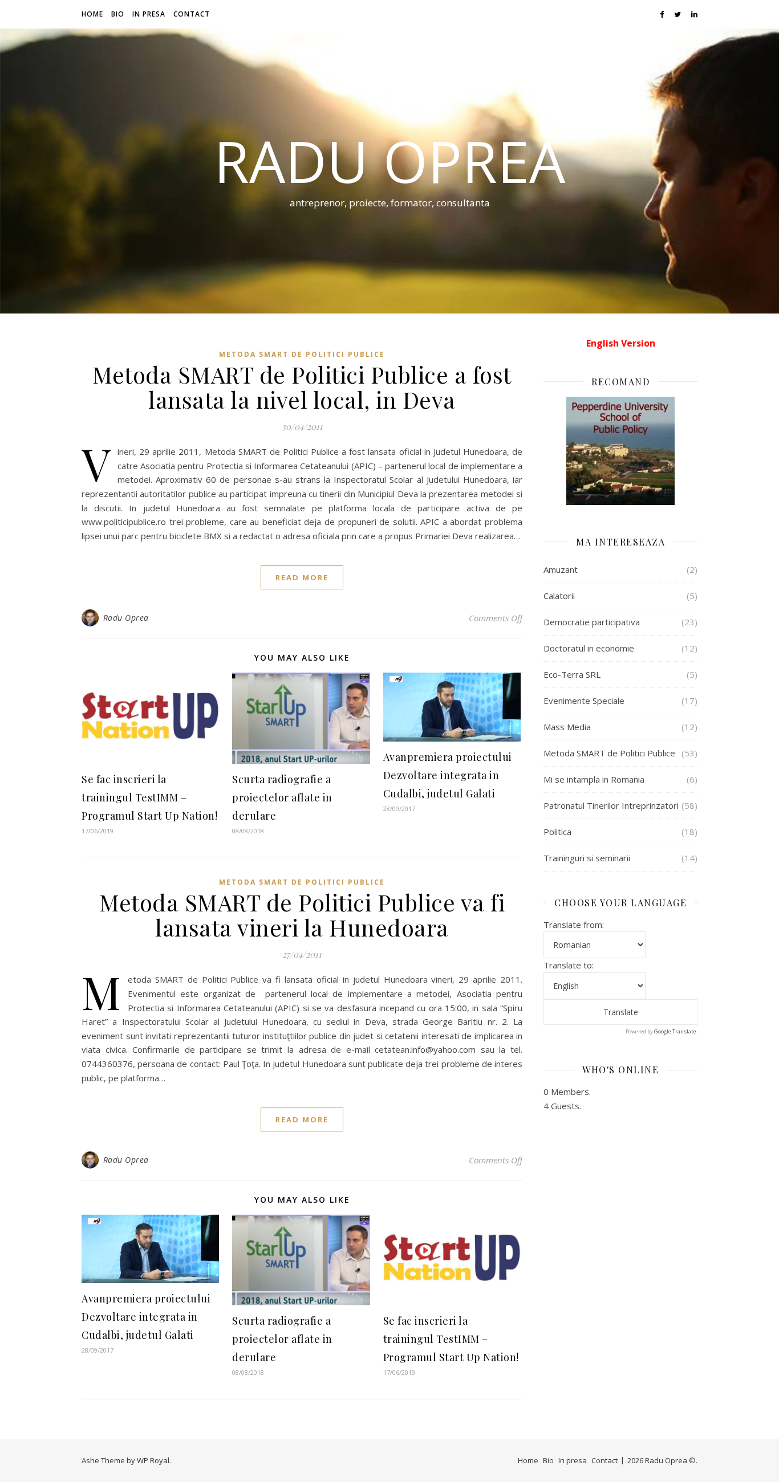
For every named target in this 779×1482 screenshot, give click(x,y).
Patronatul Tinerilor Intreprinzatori (611, 805)
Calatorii (559, 595)
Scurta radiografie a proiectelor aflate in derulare (282, 797)
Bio (117, 14)
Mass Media (567, 726)
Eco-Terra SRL (572, 674)
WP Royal (153, 1460)
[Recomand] (620, 451)
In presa (148, 14)
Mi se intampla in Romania (593, 779)
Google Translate (675, 1031)
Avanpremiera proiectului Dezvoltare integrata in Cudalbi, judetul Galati (447, 775)
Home (92, 14)
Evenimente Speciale (583, 700)
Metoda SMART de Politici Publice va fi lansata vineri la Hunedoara (302, 914)
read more (301, 577)
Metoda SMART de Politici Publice (302, 354)
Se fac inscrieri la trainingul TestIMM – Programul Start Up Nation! (149, 797)
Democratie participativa (591, 622)
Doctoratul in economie (588, 648)
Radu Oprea (389, 160)
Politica (557, 831)
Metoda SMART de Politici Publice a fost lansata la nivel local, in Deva (302, 386)
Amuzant (560, 569)
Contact (191, 14)
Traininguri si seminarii (586, 858)
